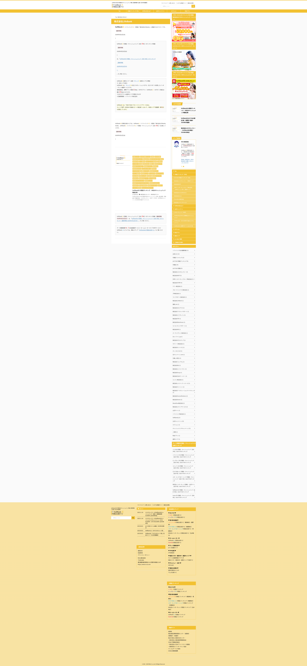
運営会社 (140, 550)
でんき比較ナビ (172, 572)
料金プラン (187, 11)
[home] (184, 166)
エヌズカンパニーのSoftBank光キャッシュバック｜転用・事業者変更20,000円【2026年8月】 (154, 514)
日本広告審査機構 (173, 651)
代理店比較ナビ (174, 515)
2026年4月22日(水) (122, 66)
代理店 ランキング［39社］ (181, 174)
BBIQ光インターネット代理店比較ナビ (178, 533)
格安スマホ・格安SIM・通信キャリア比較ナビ (180, 560)
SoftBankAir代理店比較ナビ (146, 230)
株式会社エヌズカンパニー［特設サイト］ (184, 181)
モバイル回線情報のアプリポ (176, 558)
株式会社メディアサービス (180, 202)
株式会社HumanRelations (180, 192)
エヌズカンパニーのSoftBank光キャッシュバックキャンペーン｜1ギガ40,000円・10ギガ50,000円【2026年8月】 (154, 521)
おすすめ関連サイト (181, 3)
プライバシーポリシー (144, 555)
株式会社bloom (178, 196)
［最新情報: (120, 62)
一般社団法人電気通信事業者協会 (177, 640)
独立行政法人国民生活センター (176, 638)
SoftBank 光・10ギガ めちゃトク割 (154, 530)
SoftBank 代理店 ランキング (176, 614)
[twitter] (182, 166)
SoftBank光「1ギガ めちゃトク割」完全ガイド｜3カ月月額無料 (154, 534)
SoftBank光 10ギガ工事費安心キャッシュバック (184, 216)
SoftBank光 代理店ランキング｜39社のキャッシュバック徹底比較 (188, 110)
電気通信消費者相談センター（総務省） (179, 633)
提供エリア (177, 236)
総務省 (170, 631)
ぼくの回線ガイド (173, 547)
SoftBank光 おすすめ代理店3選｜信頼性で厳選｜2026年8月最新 (188, 120)
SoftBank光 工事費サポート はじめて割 (183, 226)
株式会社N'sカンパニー (146, 194)
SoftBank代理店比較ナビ (175, 540)
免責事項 (140, 553)
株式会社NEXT (177, 184)
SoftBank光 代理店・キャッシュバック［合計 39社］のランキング (138, 59)
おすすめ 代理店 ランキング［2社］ (182, 177)
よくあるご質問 (178, 239)
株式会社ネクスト (155, 194)
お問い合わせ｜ (172, 3)
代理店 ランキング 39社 (133, 11)
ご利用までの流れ (179, 242)
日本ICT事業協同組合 (174, 642)
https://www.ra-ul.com (144, 564)
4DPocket (171, 565)
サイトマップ (164, 3)
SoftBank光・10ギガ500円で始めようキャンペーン (184, 221)
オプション (173, 11)
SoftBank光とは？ (146, 11)
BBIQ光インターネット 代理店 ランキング (179, 607)
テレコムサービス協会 (174, 648)
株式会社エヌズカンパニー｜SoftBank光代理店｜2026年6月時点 (188, 130)
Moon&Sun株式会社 (179, 199)
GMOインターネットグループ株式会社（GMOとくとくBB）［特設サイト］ (183, 188)
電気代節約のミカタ (173, 570)
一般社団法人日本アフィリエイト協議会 (179, 644)
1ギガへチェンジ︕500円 (180, 212)
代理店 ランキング (175, 589)
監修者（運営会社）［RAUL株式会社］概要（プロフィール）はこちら (187, 161)
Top (119, 11)
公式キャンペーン (160, 11)
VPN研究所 (171, 553)
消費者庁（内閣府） (173, 636)
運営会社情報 (190, 3)
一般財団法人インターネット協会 (177, 646)
